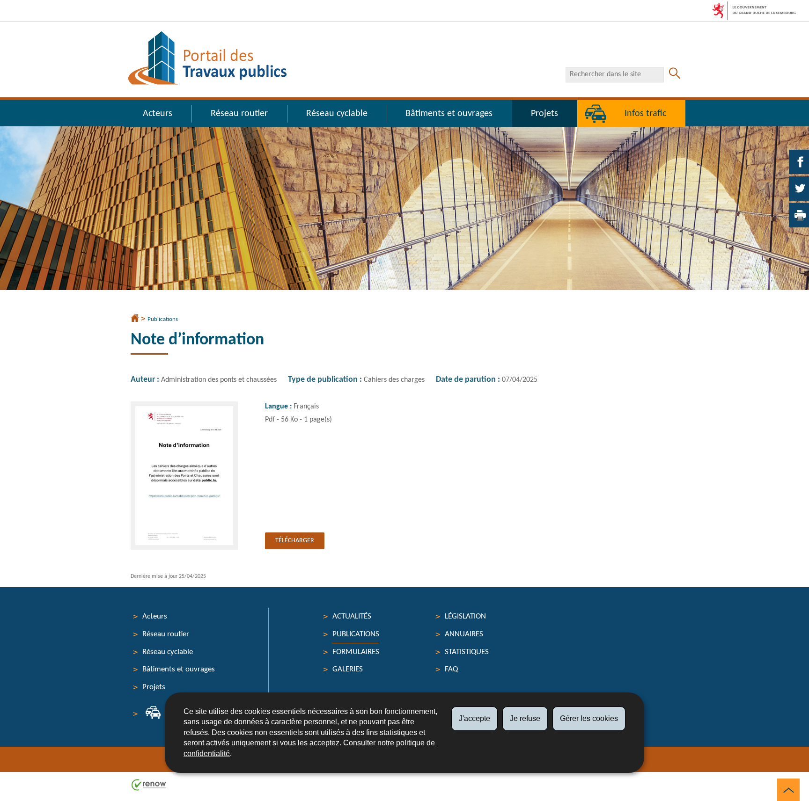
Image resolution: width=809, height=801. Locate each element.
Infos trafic (645, 113)
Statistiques (467, 652)
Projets (544, 113)
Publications (162, 319)
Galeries (347, 669)
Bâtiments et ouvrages (449, 113)
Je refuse (525, 718)
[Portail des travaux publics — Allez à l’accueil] (207, 58)
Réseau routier (239, 113)
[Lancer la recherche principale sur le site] (674, 74)
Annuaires (464, 634)
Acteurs (157, 113)
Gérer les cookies (589, 718)
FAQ (451, 669)
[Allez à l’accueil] (135, 319)
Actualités (351, 616)
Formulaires (355, 652)
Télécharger (294, 540)
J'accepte (474, 718)
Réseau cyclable (337, 113)
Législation (465, 616)
